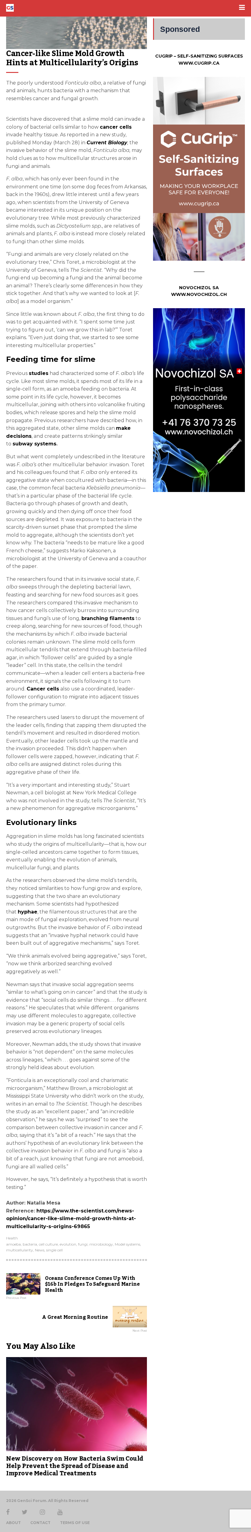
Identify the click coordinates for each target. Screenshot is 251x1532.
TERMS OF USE (75, 1522)
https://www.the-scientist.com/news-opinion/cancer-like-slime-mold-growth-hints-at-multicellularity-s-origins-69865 (71, 1218)
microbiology (101, 1244)
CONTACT (40, 1522)
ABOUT (13, 1522)
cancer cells (116, 127)
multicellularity (19, 1250)
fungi (83, 1244)
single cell (54, 1250)
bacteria (30, 1244)
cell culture (48, 1244)
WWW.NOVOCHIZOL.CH (199, 294)
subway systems (34, 444)
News (39, 1250)
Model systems (127, 1244)
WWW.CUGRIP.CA (198, 63)
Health (12, 1238)
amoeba (13, 1244)
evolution (68, 1244)
